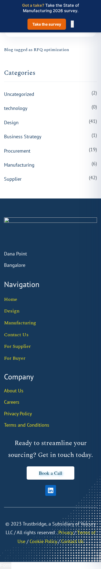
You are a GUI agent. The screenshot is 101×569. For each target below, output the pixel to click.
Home (10, 299)
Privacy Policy (18, 413)
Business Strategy (22, 136)
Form (5, 565)
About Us (13, 391)
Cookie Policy (43, 541)
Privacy (65, 532)
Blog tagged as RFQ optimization (36, 49)
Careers (11, 402)
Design (11, 122)
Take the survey (46, 24)
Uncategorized (19, 94)
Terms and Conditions (26, 425)
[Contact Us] (57, 541)
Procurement (17, 151)
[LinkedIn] (50, 490)
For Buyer (14, 358)
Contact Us (16, 334)
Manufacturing (19, 165)
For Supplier (17, 346)
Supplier (13, 179)
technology (15, 108)
